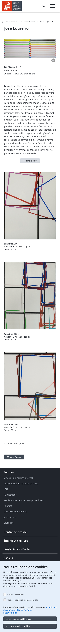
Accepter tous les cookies (18, 626)
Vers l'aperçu (16, 457)
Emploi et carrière (16, 540)
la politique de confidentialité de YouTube (30, 608)
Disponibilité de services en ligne (21, 483)
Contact (8, 505)
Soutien (9, 472)
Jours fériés (9, 517)
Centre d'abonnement (15, 511)
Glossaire (9, 522)
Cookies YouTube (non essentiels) (22, 600)
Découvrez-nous (11, 22)
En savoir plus (10, 612)
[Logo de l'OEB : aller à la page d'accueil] (13, 6)
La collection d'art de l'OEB (28, 22)
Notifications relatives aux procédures (24, 500)
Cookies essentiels (15, 594)
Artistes (42, 22)
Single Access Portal (17, 549)
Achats (8, 558)
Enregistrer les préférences (18, 619)
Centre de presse (15, 532)
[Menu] (52, 6)
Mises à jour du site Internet (18, 477)
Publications (10, 494)
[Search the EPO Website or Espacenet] (43, 6)
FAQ (6, 489)
